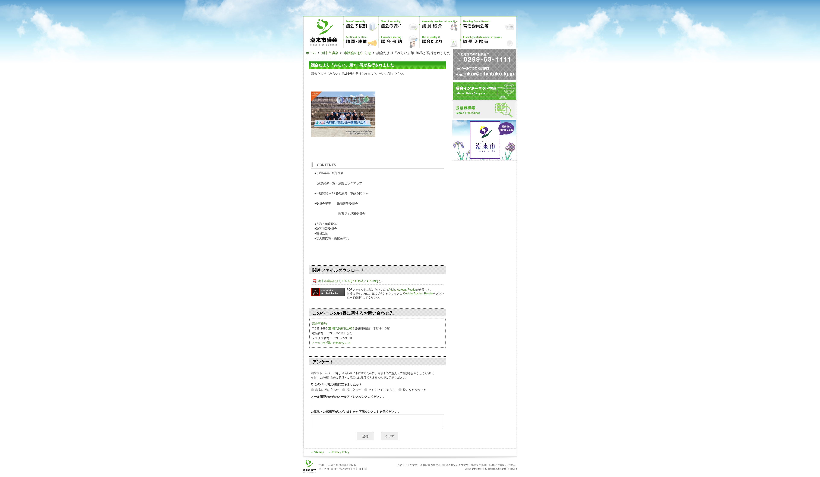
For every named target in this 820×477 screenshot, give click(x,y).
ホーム (311, 53)
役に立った (353, 389)
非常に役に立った (327, 389)
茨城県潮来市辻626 (341, 328)
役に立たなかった (415, 389)
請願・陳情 (360, 40)
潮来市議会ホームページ (323, 32)
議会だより (439, 40)
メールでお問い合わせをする (331, 342)
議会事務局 (319, 323)
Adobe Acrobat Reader (402, 289)
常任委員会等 (488, 24)
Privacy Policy (340, 452)
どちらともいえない (382, 389)
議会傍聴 (398, 40)
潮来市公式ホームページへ (484, 140)
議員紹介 (439, 24)
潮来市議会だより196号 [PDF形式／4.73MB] (348, 281)
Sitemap (319, 452)
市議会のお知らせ (357, 53)
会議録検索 (484, 110)
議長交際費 (488, 40)
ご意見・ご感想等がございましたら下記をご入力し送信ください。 (356, 411)
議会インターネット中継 (484, 91)
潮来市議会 (329, 53)
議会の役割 (360, 24)
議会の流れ (398, 24)
